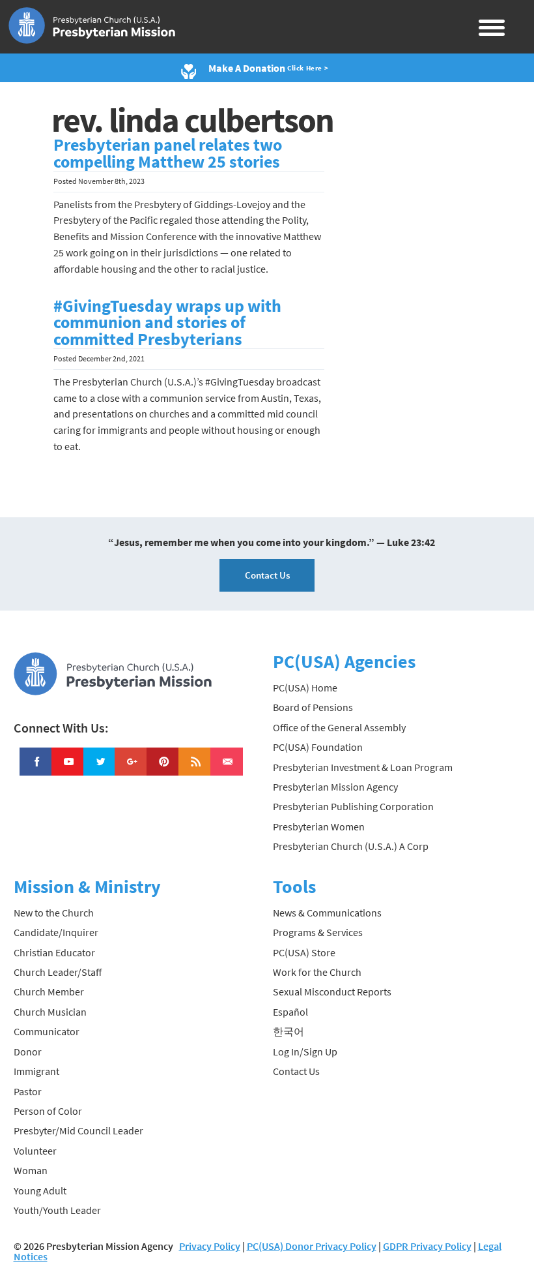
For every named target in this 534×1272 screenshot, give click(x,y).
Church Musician (50, 1011)
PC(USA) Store (304, 952)
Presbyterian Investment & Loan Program (363, 767)
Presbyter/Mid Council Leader (78, 1130)
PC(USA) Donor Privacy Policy (311, 1245)
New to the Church (54, 912)
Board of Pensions (313, 707)
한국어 (288, 1031)
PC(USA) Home (305, 687)
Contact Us (267, 575)
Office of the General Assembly (339, 727)
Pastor (28, 1091)
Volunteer (35, 1150)
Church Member (49, 991)
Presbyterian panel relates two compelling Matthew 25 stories (167, 153)
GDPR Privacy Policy (427, 1245)
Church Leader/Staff (58, 971)
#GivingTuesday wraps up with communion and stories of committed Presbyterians (167, 322)
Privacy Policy (209, 1245)
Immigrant (36, 1071)
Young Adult (40, 1190)
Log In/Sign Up (305, 1051)
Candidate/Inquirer (56, 932)
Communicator (46, 1031)
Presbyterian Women (319, 826)
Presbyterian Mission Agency (335, 786)
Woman (31, 1170)
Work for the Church (317, 971)
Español (290, 1011)
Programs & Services (318, 932)
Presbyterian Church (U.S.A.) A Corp (351, 846)
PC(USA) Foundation (318, 746)
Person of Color (48, 1110)
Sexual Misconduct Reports (332, 991)
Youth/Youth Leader (57, 1210)
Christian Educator (54, 952)
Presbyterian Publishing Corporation (353, 806)
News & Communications (327, 912)
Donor (28, 1051)
